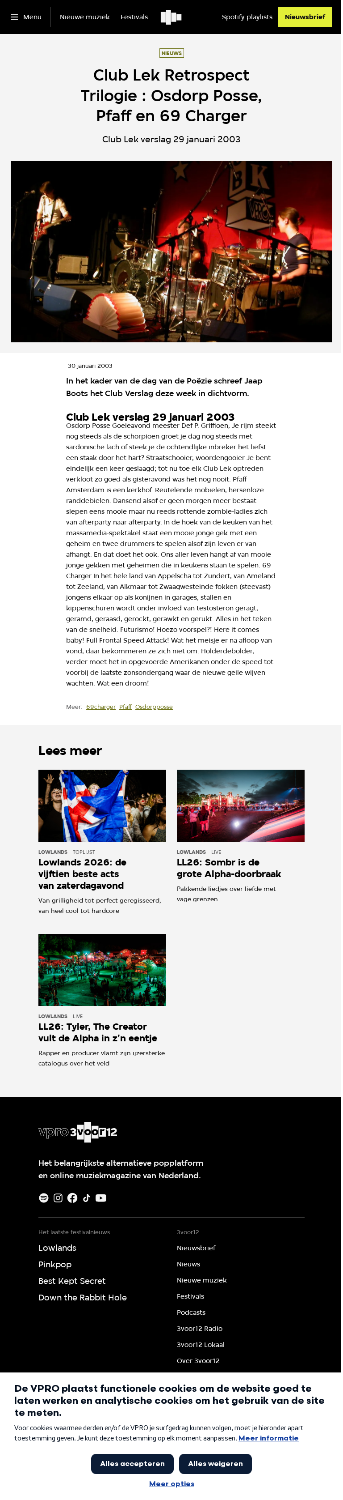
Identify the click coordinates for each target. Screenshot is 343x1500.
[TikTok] (86, 1198)
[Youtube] (101, 1198)
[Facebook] (72, 1198)
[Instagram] (58, 1198)
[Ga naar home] (171, 17)
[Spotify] (43, 1198)
